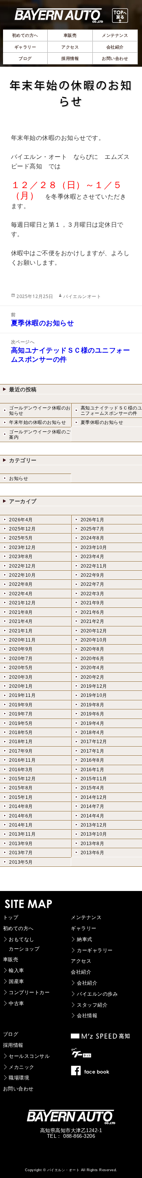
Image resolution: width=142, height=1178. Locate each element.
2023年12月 (22, 547)
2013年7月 (21, 852)
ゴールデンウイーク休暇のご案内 (40, 434)
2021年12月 (22, 602)
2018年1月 (21, 741)
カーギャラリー (95, 950)
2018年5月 (21, 732)
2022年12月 (22, 566)
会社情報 (87, 1015)
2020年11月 (22, 640)
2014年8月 (21, 806)
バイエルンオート (82, 296)
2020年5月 (21, 667)
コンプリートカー (29, 992)
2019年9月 (21, 704)
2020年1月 (21, 686)
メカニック (21, 1067)
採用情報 (13, 1045)
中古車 (16, 1003)
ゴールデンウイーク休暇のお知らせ (40, 410)
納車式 (84, 939)
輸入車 (16, 970)
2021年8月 (21, 612)
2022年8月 (21, 584)
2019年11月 (22, 695)
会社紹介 (81, 972)
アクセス (81, 961)
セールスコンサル (29, 1056)
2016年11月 (22, 760)
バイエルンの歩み (97, 994)
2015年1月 (21, 797)
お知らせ (18, 478)
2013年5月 (21, 862)
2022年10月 (22, 575)
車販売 (11, 959)
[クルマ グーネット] (84, 1054)
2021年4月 (21, 621)
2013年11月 (22, 834)
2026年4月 (21, 519)
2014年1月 (21, 825)
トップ (11, 917)
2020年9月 (21, 649)
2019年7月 (21, 714)
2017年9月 (21, 751)
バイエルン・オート (63, 1170)
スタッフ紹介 (92, 1005)
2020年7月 (21, 658)
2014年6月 (21, 816)
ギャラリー (84, 928)
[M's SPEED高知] (101, 1037)
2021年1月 (21, 631)
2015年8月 (21, 788)
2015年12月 (22, 778)
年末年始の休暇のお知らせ (37, 422)
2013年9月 (21, 843)
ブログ (11, 1034)
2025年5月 (21, 538)
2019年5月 (21, 723)
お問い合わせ (18, 1089)
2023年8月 (21, 556)
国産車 (16, 981)
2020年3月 (21, 677)
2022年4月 (21, 593)
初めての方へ (18, 928)
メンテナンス (86, 917)
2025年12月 (22, 529)
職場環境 (19, 1078)
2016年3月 (21, 769)
